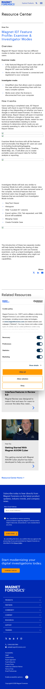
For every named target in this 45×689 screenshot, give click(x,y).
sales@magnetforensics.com (17, 647)
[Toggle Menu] (41, 3)
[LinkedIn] (10, 639)
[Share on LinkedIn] (38, 272)
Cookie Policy (9, 657)
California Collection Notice (13, 666)
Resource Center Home (12, 478)
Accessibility (9, 653)
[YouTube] (14, 639)
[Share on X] (34, 272)
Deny (22, 386)
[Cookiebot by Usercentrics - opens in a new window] (33, 301)
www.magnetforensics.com (14, 322)
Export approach (10, 659)
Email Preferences (10, 671)
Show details (34, 365)
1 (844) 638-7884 (13, 644)
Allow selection (22, 379)
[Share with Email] (42, 272)
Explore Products (28, 3)
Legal (7, 655)
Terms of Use (9, 669)
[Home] (15, 589)
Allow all (22, 372)
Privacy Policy (9, 664)
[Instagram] (21, 639)
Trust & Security (10, 662)
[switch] (40, 344)
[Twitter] (6, 639)
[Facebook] (17, 639)
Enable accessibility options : (14, 677)
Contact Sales (11, 570)
